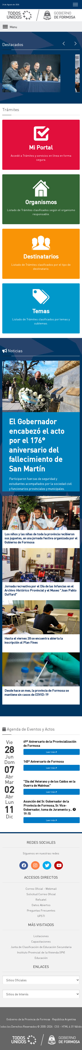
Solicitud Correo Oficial (41, 894)
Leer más (51, 752)
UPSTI (41, 916)
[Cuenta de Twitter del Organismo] (47, 865)
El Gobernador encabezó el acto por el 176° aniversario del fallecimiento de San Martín (36, 445)
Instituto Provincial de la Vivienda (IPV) (41, 952)
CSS (56, 1026)
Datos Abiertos (41, 905)
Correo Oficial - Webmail (41, 888)
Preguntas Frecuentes (41, 910)
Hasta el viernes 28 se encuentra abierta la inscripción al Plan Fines (34, 640)
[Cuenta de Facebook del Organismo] (23, 865)
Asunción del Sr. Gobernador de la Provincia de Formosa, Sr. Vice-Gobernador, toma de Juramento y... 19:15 (48, 807)
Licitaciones (41, 936)
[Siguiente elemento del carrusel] (75, 43)
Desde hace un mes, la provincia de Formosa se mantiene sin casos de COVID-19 (37, 692)
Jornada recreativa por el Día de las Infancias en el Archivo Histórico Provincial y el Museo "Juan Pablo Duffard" (41, 590)
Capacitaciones (41, 941)
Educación (41, 958)
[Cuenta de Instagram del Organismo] (35, 865)
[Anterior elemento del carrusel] (63, 43)
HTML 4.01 (68, 1026)
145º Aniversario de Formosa (43, 761)
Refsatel (41, 899)
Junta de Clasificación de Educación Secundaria (41, 947)
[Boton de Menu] (75, 4)
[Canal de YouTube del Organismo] (58, 865)
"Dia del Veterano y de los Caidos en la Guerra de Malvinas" (49, 783)
